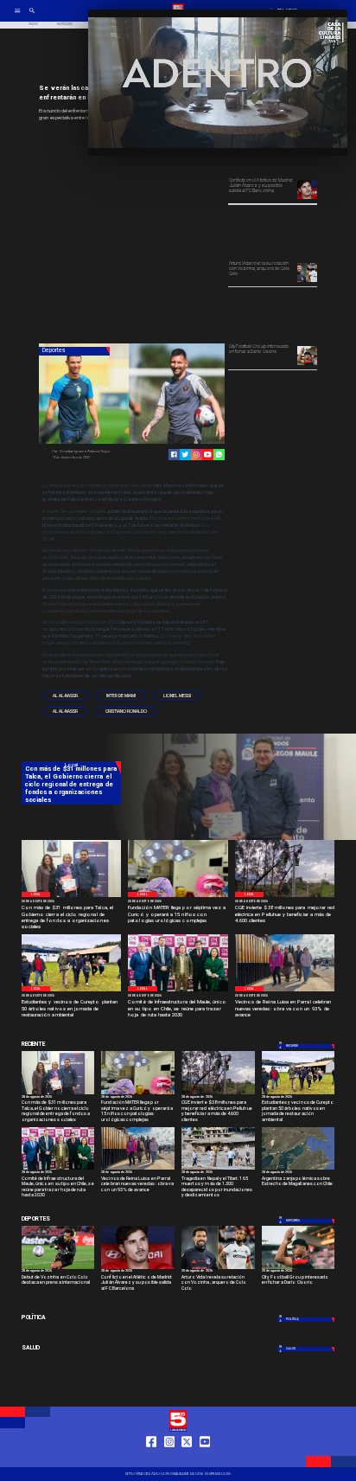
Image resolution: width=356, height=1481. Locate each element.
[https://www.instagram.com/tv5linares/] (196, 454)
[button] (65, 695)
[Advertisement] (168, 233)
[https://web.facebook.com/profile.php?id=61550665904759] (151, 1459)
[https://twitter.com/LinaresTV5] (186, 1459)
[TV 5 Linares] (32, 17)
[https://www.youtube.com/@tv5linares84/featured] (208, 454)
